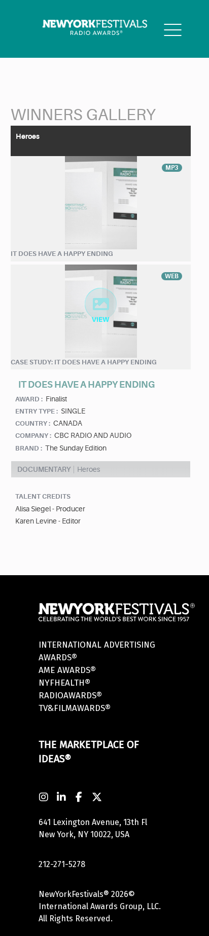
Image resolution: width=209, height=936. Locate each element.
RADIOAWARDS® (70, 695)
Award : (29, 399)
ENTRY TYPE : (36, 411)
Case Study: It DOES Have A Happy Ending (84, 362)
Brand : (28, 448)
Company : (33, 435)
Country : (32, 423)
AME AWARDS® (67, 670)
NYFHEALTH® (64, 683)
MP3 (172, 167)
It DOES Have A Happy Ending (62, 253)
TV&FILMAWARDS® (75, 708)
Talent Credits (43, 496)
